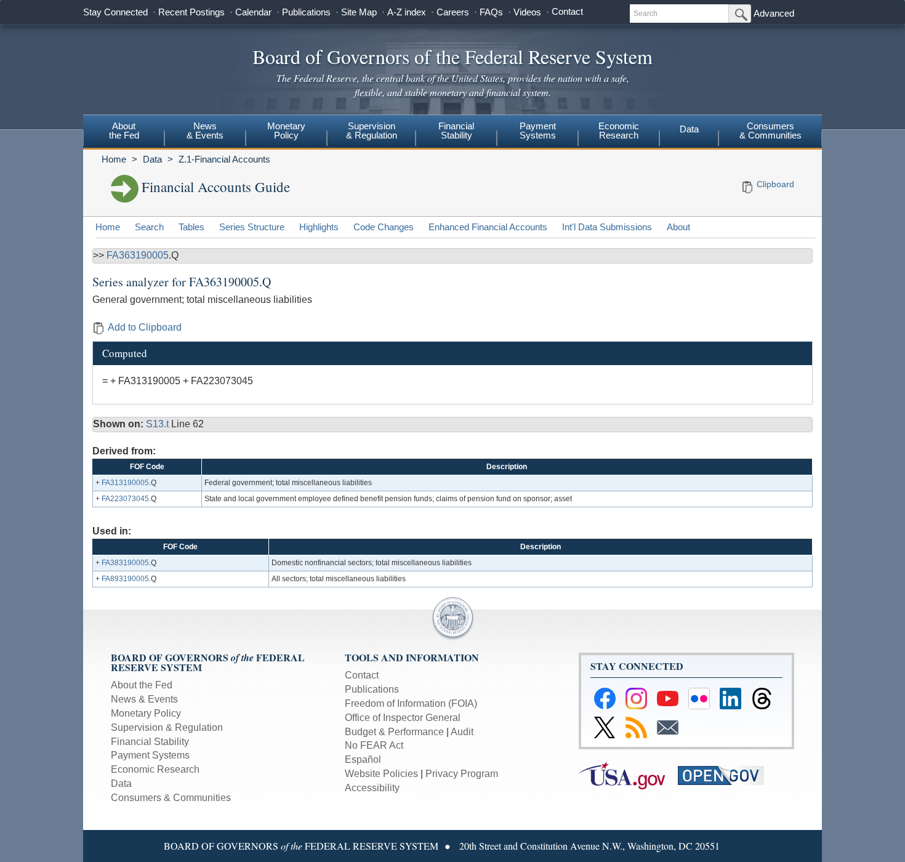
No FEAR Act (374, 745)
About (678, 227)
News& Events (205, 130)
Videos (527, 12)
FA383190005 (125, 562)
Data (689, 129)
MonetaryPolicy (286, 130)
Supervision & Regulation (167, 727)
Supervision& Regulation (371, 130)
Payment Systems (150, 755)
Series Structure (251, 227)
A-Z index (406, 12)
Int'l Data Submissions (607, 227)
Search (149, 227)
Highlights (319, 227)
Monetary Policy (146, 713)
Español (363, 759)
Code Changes (383, 227)
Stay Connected (115, 12)
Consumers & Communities (770, 130)
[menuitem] (123, 132)
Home (114, 159)
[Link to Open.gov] (726, 775)
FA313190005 (125, 482)
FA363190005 (138, 255)
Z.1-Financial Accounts (224, 159)
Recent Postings (191, 12)
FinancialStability (456, 130)
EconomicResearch (618, 130)
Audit (462, 732)
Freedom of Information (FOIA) (411, 703)
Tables (191, 227)
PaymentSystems (538, 130)
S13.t (158, 424)
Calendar (253, 12)
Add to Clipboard (145, 327)
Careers (452, 12)
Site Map (359, 12)
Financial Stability (150, 741)
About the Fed (141, 685)
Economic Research (155, 769)
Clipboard (775, 184)
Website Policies (381, 773)
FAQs (491, 12)
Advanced (774, 13)
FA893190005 (125, 578)
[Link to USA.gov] (628, 775)
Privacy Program (461, 773)
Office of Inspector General (403, 717)
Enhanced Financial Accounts (487, 227)
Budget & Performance (394, 732)
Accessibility (372, 788)
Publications (306, 12)
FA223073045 (125, 498)
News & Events (144, 699)
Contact (567, 11)
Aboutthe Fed (124, 130)
